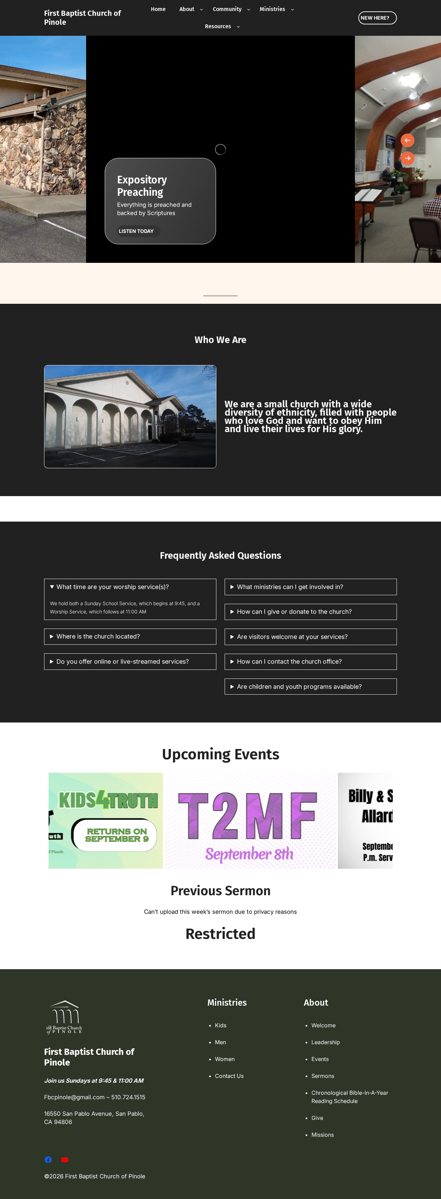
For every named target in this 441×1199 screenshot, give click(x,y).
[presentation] (407, 140)
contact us (229, 1075)
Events (320, 1059)
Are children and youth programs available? (299, 686)
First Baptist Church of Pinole (82, 18)
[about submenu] (201, 9)
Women (225, 1059)
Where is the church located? (98, 636)
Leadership (325, 1042)
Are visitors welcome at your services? (292, 636)
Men (220, 1042)
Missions (322, 1134)
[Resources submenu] (238, 26)
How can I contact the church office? (289, 661)
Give (317, 1117)
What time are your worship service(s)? (113, 586)
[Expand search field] (315, 18)
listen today (136, 231)
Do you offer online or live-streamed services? (123, 661)
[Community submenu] (248, 9)
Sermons (322, 1075)
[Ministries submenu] (292, 9)
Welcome (323, 1025)
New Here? (375, 18)
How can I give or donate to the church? (294, 611)
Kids (220, 1025)
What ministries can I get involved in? (290, 586)
